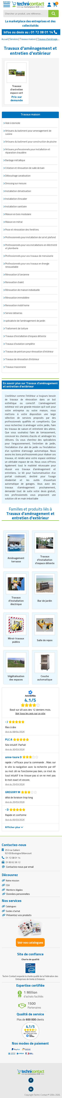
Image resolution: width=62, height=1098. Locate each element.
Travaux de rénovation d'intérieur (22, 359)
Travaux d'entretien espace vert (16, 89)
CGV (8, 885)
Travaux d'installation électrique (16, 601)
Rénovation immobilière (17, 297)
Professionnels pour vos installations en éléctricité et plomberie (31, 246)
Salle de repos (44, 640)
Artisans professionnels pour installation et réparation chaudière (27, 150)
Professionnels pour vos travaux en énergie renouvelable (27, 265)
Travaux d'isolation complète (20, 344)
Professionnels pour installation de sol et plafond (30, 237)
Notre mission (12, 880)
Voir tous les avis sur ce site (30, 713)
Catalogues (11, 906)
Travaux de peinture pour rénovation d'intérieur (29, 351)
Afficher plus (13, 827)
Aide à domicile (12, 123)
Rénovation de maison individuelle (22, 290)
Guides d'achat (13, 911)
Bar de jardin (45, 601)
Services (14, 39)
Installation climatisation (18, 191)
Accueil (5, 39)
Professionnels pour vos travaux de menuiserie (29, 256)
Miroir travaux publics (16, 640)
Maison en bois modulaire (18, 214)
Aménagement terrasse (16, 559)
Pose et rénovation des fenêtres (22, 229)
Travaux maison (28, 39)
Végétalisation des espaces (16, 677)
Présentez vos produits (18, 915)
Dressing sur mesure (15, 183)
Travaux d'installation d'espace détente (44, 559)
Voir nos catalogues (30, 942)
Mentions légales (14, 889)
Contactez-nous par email (19, 866)
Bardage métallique (15, 160)
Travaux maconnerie (15, 367)
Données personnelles (18, 893)
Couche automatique (44, 677)
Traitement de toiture (16, 328)
